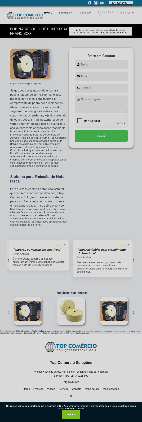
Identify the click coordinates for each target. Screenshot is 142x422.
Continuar (71, 414)
